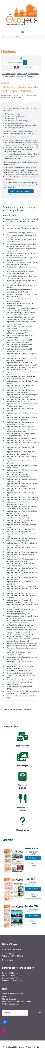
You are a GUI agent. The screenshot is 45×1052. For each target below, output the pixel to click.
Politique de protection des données (16, 1001)
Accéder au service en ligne (20, 191)
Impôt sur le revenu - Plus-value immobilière (22, 552)
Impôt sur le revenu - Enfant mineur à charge (22, 500)
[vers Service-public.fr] (25, 68)
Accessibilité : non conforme (13, 994)
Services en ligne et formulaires (28, 74)
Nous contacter (22, 745)
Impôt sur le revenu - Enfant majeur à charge (22, 497)
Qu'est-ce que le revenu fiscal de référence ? (22, 643)
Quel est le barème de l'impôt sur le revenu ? (22, 646)
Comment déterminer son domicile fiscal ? (21, 226)
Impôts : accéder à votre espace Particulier (18, 76)
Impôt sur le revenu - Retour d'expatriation (21, 586)
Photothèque (22, 765)
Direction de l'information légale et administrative (16, 710)
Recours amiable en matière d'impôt (19, 673)
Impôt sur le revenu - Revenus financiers (20, 593)
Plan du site (6, 996)
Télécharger (33, 858)
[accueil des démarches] (21, 58)
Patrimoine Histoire (22, 786)
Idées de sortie (22, 830)
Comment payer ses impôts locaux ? (19, 233)
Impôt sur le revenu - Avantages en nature (21, 438)
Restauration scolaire (22, 808)
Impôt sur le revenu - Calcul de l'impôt (19, 440)
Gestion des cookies (10, 1004)
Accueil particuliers (9, 74)
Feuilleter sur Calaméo (33, 864)
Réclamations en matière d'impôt (18, 671)
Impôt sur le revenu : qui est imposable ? (20, 427)
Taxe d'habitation (12, 684)
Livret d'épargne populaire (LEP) (17, 614)
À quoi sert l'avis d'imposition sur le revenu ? (22, 219)
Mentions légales (9, 999)
